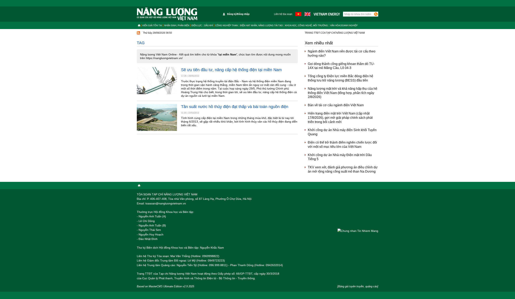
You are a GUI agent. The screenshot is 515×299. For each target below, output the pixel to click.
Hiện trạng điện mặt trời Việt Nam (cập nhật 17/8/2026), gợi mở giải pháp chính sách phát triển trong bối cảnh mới (340, 118)
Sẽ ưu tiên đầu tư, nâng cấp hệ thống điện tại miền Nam (231, 70)
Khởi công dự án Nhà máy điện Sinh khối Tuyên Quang (342, 132)
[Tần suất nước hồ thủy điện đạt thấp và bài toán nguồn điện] (157, 117)
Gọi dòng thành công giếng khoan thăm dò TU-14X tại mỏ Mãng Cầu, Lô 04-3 (341, 66)
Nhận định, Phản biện (176, 25)
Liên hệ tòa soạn (283, 14)
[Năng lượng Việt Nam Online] (167, 14)
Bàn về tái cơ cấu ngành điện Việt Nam (336, 105)
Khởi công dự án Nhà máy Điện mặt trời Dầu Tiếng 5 (340, 157)
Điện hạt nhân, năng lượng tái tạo (261, 25)
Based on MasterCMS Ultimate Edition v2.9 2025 (165, 286)
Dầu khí (208, 25)
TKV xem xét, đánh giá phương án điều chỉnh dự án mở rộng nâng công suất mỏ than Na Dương (343, 169)
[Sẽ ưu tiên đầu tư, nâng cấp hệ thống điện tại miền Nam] (157, 80)
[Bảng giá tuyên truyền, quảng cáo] (357, 286)
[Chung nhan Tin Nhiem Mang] (358, 230)
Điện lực (197, 25)
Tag (141, 43)
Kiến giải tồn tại (152, 25)
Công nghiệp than (226, 25)
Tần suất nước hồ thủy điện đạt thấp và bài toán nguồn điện (234, 106)
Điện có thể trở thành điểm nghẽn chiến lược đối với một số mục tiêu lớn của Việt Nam (342, 144)
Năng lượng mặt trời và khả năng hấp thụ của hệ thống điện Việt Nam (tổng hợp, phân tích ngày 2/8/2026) (342, 93)
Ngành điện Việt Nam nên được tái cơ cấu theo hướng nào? (341, 53)
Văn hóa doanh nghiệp (343, 25)
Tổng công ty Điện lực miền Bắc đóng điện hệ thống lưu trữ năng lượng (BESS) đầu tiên (340, 78)
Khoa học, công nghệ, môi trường (306, 25)
